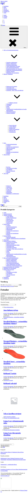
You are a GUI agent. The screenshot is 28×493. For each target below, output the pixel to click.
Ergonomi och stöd (18, 458)
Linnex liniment (10, 458)
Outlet (4, 12)
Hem (2, 286)
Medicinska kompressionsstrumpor (14, 70)
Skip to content (4, 1)
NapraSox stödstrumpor (11, 62)
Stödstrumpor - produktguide (7, 464)
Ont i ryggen (9, 188)
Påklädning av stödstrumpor (12, 193)
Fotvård (8, 108)
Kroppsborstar (12, 132)
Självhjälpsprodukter (11, 111)
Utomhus (5, 452)
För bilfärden (9, 169)
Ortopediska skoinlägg (11, 89)
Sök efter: (3, 284)
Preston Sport (6, 224)
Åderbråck (8, 191)
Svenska (5, 16)
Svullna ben (9, 189)
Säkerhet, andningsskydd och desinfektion (15, 238)
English (5, 17)
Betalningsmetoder (23, 469)
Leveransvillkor (4, 470)
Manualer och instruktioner (12, 152)
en (4, 22)
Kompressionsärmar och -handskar (14, 69)
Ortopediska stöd (10, 87)
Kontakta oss (6, 11)
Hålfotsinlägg (9, 149)
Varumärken (9, 459)
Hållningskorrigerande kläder (13, 245)
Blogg (4, 7)
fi (3, 20)
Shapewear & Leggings (11, 86)
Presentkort (6, 10)
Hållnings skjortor (13, 102)
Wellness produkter (7, 215)
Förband (8, 150)
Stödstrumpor (4, 458)
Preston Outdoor (7, 236)
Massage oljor (12, 130)
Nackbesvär (9, 187)
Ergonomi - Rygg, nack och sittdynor (14, 248)
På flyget (8, 167)
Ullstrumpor (9, 104)
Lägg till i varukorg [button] (11, 416)
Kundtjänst (5, 6)
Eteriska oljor (12, 128)
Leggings (8, 145)
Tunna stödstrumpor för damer (13, 66)
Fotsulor (8, 172)
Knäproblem (9, 192)
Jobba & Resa (20, 452)
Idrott (4, 143)
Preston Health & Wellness (9, 241)
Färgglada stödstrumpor (11, 65)
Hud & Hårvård (12, 125)
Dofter (7, 106)
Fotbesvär (8, 185)
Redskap (8, 153)
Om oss (5, 8)
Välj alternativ (10, 313)
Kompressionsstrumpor (11, 144)
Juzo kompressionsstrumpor (12, 67)
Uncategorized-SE (7, 214)
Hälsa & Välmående (12, 452)
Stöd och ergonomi (10, 148)
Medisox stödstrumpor (11, 63)
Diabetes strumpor (10, 71)
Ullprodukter (4, 459)
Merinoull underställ (10, 237)
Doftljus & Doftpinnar (14, 129)
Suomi (4, 15)
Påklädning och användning (12, 72)
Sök (20, 284)
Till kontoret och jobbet (11, 168)
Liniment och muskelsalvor (12, 147)
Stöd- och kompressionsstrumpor (10, 258)
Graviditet (8, 105)
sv (3, 21)
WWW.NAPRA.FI (5, 475)
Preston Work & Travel (8, 269)
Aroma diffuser (12, 126)
